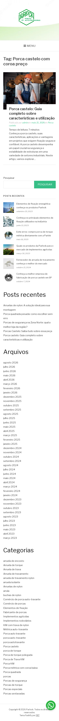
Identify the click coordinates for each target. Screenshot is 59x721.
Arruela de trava (12, 569)
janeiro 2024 (10, 495)
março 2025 (10, 435)
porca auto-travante (14, 637)
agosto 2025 (10, 413)
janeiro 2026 (10, 392)
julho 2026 (9, 366)
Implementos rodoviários (17, 620)
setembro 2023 (12, 512)
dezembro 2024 (12, 448)
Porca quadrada (12, 672)
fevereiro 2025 (11, 439)
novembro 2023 (12, 503)
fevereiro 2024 (11, 491)
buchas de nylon (12, 595)
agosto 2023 (10, 516)
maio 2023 (9, 529)
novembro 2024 (12, 452)
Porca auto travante (14, 633)
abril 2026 (9, 379)
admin (25, 122)
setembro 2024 (12, 461)
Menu (31, 45)
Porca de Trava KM (13, 659)
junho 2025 (9, 422)
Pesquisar (8, 178)
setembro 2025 (12, 409)
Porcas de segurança (15, 680)
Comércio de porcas (14, 603)
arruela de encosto (13, 560)
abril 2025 (9, 431)
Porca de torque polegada (17, 655)
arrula (6, 590)
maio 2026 (9, 375)
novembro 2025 (12, 401)
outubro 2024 (11, 456)
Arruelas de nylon (12, 586)
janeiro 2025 (10, 443)
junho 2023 (9, 525)
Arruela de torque (13, 565)
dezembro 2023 (12, 499)
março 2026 (10, 384)
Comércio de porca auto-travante (21, 599)
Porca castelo (11, 646)
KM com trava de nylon (16, 625)
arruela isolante (11, 582)
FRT (37, 715)
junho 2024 (9, 473)
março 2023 (10, 538)
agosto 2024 (10, 465)
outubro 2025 (11, 405)
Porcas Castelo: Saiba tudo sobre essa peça (27, 331)
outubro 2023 (11, 508)
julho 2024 (9, 469)
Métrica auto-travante (15, 629)
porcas (7, 676)
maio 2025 (9, 426)
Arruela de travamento (15, 573)
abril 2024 (9, 482)
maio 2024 (9, 478)
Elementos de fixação (15, 608)
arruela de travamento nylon (18, 578)
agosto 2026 (10, 362)
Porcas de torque (13, 685)
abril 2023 (8, 533)
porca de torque (12, 650)
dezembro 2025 (12, 396)
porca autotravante (14, 642)
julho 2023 (9, 520)
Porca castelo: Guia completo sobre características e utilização (32, 113)
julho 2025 (9, 418)
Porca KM (8, 663)
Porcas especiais (12, 689)
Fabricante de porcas (15, 612)
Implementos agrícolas (16, 616)
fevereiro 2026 (11, 388)
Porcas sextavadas (14, 693)
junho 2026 (9, 371)
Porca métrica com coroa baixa (20, 667)
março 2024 (10, 486)
